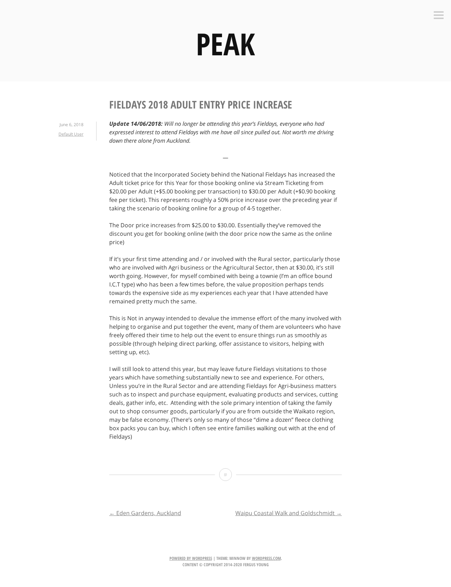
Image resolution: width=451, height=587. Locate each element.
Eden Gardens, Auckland (145, 513)
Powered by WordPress (190, 558)
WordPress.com (266, 558)
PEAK (225, 43)
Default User (71, 134)
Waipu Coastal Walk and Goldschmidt (288, 513)
